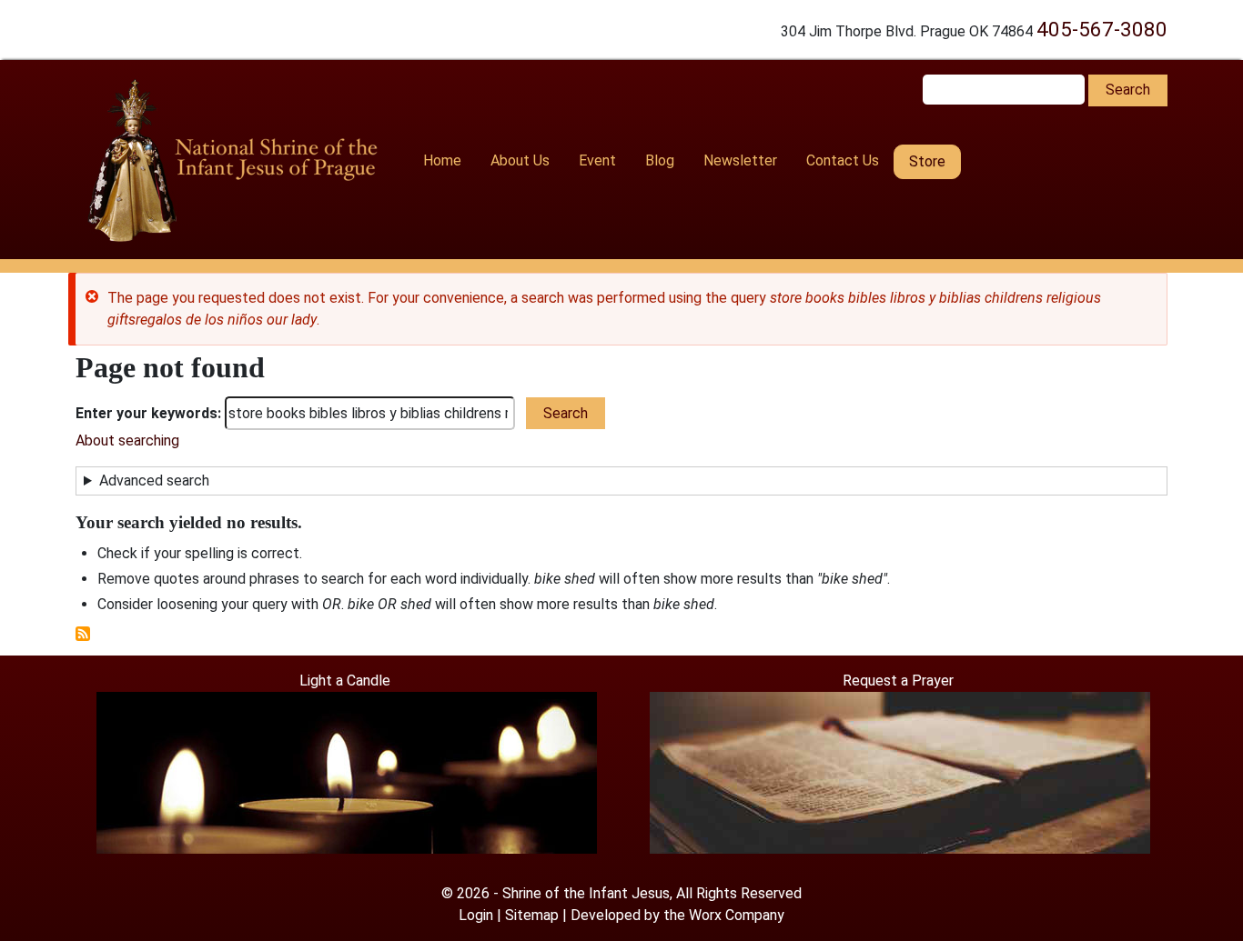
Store (927, 161)
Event (597, 160)
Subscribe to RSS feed (83, 633)
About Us (520, 160)
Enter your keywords (146, 413)
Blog (659, 160)
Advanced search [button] (154, 480)
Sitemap (532, 915)
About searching (127, 440)
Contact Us (842, 160)
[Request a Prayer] (900, 771)
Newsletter (740, 160)
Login (476, 915)
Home (442, 160)
